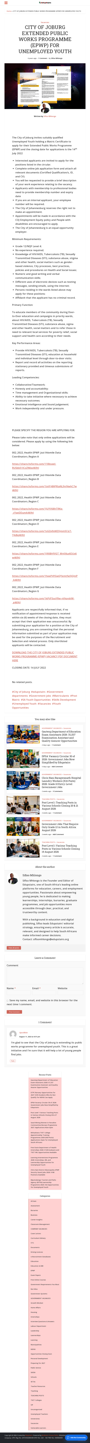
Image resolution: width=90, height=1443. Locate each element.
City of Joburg (22, 691)
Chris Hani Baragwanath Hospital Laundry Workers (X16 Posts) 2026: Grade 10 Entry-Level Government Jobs (61, 782)
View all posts (14, 948)
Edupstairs (28, 1435)
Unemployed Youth (25, 703)
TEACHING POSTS (48, 799)
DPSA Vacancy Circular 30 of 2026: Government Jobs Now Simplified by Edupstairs (58, 759)
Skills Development (64, 699)
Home (9, 11)
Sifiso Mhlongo (56, 58)
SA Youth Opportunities (37, 699)
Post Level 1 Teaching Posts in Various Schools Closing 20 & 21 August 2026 (60, 805)
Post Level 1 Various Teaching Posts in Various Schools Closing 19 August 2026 (61, 848)
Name (11, 988)
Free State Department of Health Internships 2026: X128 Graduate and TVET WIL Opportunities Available (45, 1149)
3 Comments (58, 791)
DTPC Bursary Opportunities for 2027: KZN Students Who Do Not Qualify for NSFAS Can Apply (43, 1094)
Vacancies (45, 22)
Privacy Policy (53, 1435)
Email (36, 988)
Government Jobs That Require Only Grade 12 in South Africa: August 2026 (60, 827)
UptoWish (23, 1032)
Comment (12, 965)
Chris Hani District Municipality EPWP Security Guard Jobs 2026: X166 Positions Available (45, 1172)
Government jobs (41, 695)
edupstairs (39, 691)
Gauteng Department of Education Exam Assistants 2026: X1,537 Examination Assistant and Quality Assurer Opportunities (61, 736)
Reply (12, 1061)
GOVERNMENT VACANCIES (52, 728)
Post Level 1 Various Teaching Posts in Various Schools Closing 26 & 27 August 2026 (44, 1115)
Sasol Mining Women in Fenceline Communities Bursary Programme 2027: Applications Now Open (44, 1125)
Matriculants (61, 695)
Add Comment (57, 767)
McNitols (45, 1435)
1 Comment (42, 58)
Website (62, 988)
